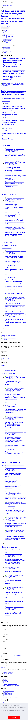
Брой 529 (10, 128)
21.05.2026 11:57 (11, 470)
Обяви (4, 41)
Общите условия (14, 352)
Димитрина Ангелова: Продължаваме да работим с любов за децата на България (14, 281)
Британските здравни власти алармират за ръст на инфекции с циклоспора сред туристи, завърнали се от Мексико (15, 561)
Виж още (3, 667)
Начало (5, 30)
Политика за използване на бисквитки (12, 685)
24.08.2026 (7, 130)
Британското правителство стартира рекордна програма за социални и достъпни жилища (13, 108)
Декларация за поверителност (10, 684)
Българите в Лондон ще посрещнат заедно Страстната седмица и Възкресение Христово (15, 525)
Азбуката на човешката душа (13, 571)
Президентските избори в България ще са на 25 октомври (14, 65)
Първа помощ (15, 549)
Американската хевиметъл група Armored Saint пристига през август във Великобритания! (15, 453)
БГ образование (20, 465)
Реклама (5, 32)
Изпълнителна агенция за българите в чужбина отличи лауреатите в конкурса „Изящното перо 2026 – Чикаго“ (15, 397)
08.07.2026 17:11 (11, 568)
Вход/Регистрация (7, 5)
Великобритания (10, 36)
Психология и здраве (8, 40)
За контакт (5, 42)
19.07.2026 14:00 (11, 378)
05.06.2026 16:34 (11, 277)
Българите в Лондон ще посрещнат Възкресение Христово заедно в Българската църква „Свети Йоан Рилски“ (15, 511)
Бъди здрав (21, 549)
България (8, 37)
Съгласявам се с (10, 352)
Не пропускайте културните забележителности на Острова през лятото (15, 383)
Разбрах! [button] (14, 717)
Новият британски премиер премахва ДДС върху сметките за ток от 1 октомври (15, 77)
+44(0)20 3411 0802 (7, 673)
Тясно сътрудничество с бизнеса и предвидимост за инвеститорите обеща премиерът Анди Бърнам (14, 71)
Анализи (9, 248)
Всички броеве (7, 139)
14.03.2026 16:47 (11, 534)
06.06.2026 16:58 (11, 265)
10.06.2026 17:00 (11, 577)
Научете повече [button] (13, 713)
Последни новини (7, 694)
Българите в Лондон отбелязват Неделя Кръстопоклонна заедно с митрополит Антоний (15, 538)
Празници (4, 465)
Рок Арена (12, 373)
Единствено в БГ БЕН (8, 34)
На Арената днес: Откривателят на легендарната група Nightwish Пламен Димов (15, 269)
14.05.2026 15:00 (11, 589)
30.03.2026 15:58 (11, 520)
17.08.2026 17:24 (11, 179)
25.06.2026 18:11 (11, 253)
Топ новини (6, 692)
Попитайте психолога (7, 549)
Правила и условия (7, 682)
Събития (8, 373)
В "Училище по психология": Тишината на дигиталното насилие (14, 582)
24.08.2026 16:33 (11, 151)
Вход (4, 702)
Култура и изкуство (7, 39)
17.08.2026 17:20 (11, 216)
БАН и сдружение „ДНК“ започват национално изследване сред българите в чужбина (14, 60)
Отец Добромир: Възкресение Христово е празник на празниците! (13, 486)
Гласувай (5, 653)
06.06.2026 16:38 (11, 419)
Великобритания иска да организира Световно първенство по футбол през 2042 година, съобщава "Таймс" (15, 169)
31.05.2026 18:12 (11, 289)
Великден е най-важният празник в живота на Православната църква (15, 497)
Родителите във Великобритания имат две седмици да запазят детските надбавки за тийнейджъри (14, 184)
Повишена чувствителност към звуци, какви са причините (14, 593)
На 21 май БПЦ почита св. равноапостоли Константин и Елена (13, 474)
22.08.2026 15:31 (11, 164)
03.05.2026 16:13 (11, 316)
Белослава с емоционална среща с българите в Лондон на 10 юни (15, 292)
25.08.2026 (6, 88)
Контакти (5, 681)
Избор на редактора (7, 693)
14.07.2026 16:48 (11, 391)
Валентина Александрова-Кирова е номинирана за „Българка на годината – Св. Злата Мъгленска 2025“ (15, 221)
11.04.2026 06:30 (11, 506)
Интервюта (4, 248)
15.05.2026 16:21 (11, 300)
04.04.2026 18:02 (11, 599)
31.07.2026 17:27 (11, 556)
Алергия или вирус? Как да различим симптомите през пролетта (13, 613)
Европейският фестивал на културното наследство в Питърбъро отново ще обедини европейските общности (14, 439)
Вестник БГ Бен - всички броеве (10, 697)
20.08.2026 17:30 (11, 201)
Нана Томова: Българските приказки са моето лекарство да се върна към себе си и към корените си (15, 306)
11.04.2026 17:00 (11, 482)
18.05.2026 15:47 (11, 449)
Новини (5, 35)
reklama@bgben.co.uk (8, 672)
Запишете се (3, 351)
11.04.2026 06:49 (11, 494)
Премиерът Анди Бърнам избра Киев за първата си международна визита (15, 155)
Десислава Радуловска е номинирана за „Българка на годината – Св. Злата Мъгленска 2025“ (14, 207)
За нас (4, 31)
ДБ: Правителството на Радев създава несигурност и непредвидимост (13, 122)
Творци (3, 373)
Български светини (11, 465)
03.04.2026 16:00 (11, 609)
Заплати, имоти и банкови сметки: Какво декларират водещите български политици (15, 234)
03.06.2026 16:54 (11, 434)
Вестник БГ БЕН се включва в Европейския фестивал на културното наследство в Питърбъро (14, 425)
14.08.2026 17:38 (11, 229)
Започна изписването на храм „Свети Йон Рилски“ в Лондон (14, 256)
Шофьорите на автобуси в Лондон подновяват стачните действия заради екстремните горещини (13, 92)
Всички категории (7, 695)
